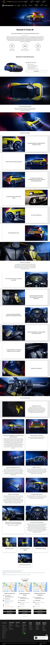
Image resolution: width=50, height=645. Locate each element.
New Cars (30, 625)
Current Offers (31, 628)
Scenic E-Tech (24, 624)
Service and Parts (36, 5)
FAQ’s (10, 627)
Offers (23, 5)
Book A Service (38, 625)
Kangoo (23, 629)
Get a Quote (36, 71)
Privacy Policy (44, 630)
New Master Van (24, 633)
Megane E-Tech (24, 625)
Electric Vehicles (18, 625)
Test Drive (30, 629)
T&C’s (10, 626)
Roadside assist (11, 629)
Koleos (23, 626)
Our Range (19, 5)
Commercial (17, 626)
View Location (9, 610)
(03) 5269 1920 (7, 598)
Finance (46, 5)
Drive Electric (11, 628)
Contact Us (42, 5)
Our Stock (26, 5)
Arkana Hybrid (24, 628)
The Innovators (11, 625)
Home (16, 5)
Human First (10, 624)
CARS (16, 624)
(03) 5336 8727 (22, 600)
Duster (23, 627)
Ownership (30, 5)
